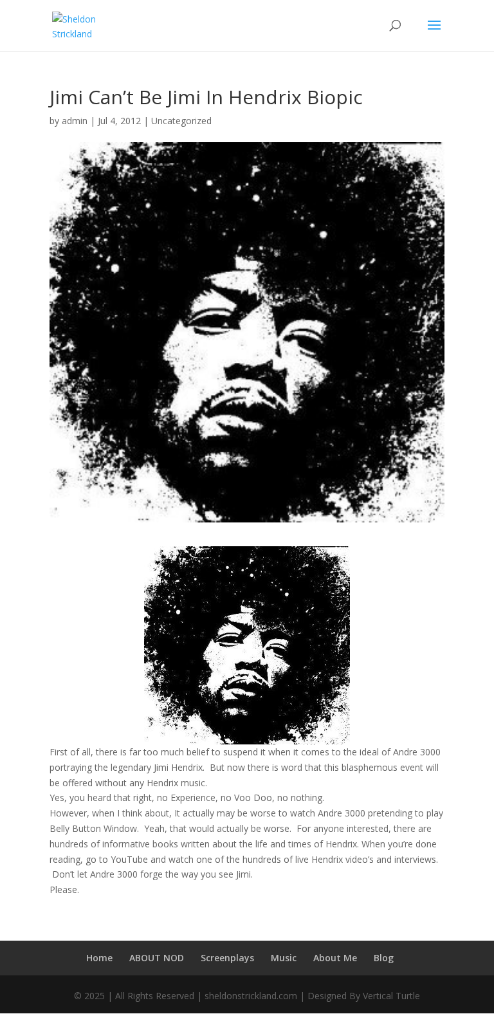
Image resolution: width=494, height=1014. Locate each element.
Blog (384, 958)
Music (284, 958)
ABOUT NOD (156, 958)
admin (74, 121)
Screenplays (227, 958)
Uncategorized (181, 121)
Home (99, 958)
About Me (335, 958)
